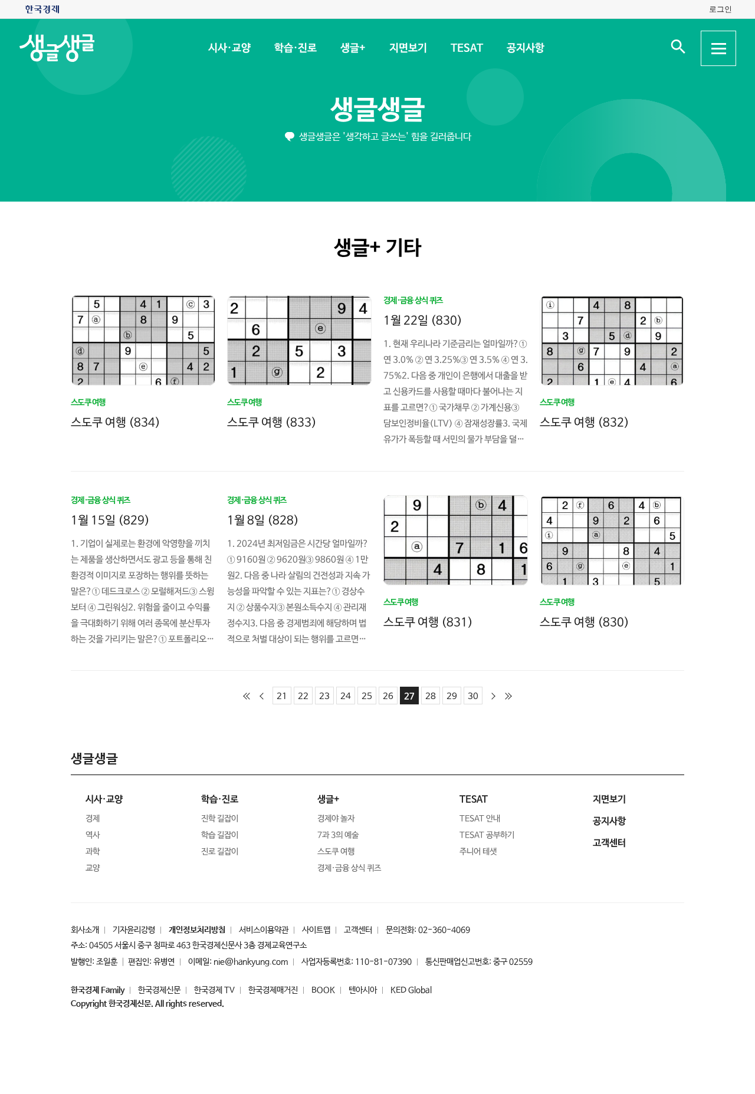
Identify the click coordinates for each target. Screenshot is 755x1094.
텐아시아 (363, 990)
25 (367, 696)
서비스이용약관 (263, 930)
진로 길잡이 (219, 851)
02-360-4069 (444, 930)
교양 (93, 868)
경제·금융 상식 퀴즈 (349, 868)
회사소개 (85, 930)
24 (345, 696)
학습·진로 (295, 48)
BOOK (323, 990)
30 (473, 696)
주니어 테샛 (478, 851)
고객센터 (358, 930)
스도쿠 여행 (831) (428, 622)
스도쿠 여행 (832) (584, 423)
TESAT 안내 (479, 818)
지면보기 (407, 48)
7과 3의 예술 (338, 835)
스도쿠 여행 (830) (584, 622)
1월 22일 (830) (422, 320)
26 (388, 696)
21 (282, 696)
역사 (93, 835)
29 (452, 696)
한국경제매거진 (273, 990)
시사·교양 (229, 48)
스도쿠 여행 (335, 851)
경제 (93, 818)
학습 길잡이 (219, 835)
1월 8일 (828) (263, 520)
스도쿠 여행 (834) (115, 422)
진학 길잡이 (219, 818)
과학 (93, 851)
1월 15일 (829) (110, 520)
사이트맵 (316, 930)
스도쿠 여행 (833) (272, 422)
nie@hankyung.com (251, 962)
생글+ (352, 48)
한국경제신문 (159, 990)
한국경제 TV (214, 990)
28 (430, 696)
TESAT (466, 48)
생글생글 (377, 110)
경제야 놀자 (335, 818)
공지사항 (525, 48)
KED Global (411, 990)
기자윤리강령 (134, 930)
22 (303, 696)
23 (324, 696)
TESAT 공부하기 (486, 835)
